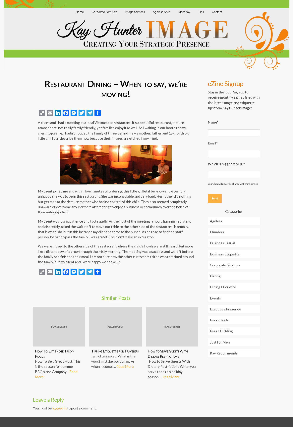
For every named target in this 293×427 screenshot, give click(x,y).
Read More (125, 366)
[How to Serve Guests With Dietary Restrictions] (172, 326)
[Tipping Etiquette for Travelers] (115, 326)
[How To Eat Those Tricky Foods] (59, 326)
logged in (59, 408)
